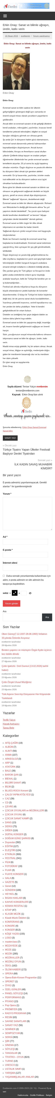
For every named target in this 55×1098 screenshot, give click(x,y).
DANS (8, 822)
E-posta (8, 550)
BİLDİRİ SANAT (13, 782)
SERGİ (8, 1037)
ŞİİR (7, 1041)
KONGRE (10, 926)
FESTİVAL (10, 858)
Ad (5, 537)
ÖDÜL (8, 965)
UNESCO (10, 1065)
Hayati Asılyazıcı (11, 724)
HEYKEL (9, 894)
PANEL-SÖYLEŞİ (14, 993)
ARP (7, 763)
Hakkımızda (23, 1095)
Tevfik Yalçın (9, 720)
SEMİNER (10, 1029)
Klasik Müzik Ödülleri (15, 918)
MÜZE (8, 949)
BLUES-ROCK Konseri (16, 790)
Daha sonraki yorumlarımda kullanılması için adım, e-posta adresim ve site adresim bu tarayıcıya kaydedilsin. (27, 580)
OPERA (9, 973)
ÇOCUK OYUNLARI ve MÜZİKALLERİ (24, 810)
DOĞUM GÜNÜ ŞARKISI (18, 838)
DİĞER (8, 830)
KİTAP (8, 910)
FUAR (8, 870)
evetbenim (25, 36)
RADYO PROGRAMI (15, 1013)
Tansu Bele (8, 728)
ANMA (8, 755)
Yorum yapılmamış (41, 36)
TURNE (9, 1061)
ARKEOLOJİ (11, 759)
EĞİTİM (9, 846)
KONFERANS (12, 922)
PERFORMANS (13, 997)
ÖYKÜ (8, 985)
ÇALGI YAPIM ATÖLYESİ (18, 794)
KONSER (10, 930)
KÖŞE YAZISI (12, 934)
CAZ (7, 798)
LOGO (8, 938)
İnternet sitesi (10, 563)
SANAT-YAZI (10, 438)
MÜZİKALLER (12, 957)
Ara (4, 611)
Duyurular (10, 842)
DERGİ (8, 826)
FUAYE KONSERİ (14, 874)
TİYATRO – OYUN (14, 1057)
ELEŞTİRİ (10, 850)
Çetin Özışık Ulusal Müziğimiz (17, 682)
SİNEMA (9, 1045)
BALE (8, 771)
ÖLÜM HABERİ (13, 969)
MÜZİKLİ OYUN (13, 961)
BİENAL (9, 778)
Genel (8, 886)
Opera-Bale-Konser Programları (21, 977)
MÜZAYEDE (11, 945)
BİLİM (8, 786)
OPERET (10, 981)
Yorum (7, 494)
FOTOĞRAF (11, 866)
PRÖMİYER (11, 1009)
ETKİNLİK (10, 854)
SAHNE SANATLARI (15, 1021)
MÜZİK (8, 953)
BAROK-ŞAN (12, 775)
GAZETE (9, 882)
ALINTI (8, 751)
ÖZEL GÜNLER (13, 989)
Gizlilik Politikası (37, 1095)
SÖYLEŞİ (10, 1049)
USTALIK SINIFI (13, 1069)
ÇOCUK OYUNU (13, 814)
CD (6, 802)
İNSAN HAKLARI (14, 898)
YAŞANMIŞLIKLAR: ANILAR (19, 1077)
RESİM (8, 1017)
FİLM (7, 862)
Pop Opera (10, 1005)
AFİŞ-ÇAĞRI (11, 743)
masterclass (11, 942)
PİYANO (9, 1001)
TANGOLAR (11, 1053)
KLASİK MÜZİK (13, 914)
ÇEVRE (9, 806)
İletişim (49, 1095)
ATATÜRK (10, 767)
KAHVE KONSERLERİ (16, 902)
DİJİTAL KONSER (14, 834)
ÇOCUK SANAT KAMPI (17, 818)
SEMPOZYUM (12, 1033)
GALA (8, 878)
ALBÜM (9, 747)
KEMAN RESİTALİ (14, 906)
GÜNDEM (10, 890)
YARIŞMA (10, 1073)
